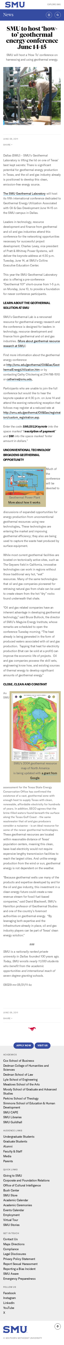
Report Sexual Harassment (20, 1264)
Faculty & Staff (12, 1151)
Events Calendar (13, 1210)
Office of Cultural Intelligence (22, 1185)
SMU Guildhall (12, 1122)
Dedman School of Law (18, 1075)
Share (7, 144)
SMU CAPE (10, 1112)
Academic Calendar (15, 1200)
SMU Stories (11, 1225)
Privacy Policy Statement (19, 1259)
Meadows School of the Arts (21, 1084)
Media (7, 1156)
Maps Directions (13, 1244)
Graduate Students (15, 1141)
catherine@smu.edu (19, 379)
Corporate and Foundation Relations (26, 1180)
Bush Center (11, 1190)
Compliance (11, 1249)
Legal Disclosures (14, 1254)
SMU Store (10, 1195)
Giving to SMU (12, 1176)
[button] (58, 1326)
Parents (8, 1161)
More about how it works (24, 502)
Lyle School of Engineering (20, 1079)
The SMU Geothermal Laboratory (24, 193)
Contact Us (10, 1239)
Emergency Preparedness (19, 1279)
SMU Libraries (12, 1117)
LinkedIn (8, 1303)
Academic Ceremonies (17, 1205)
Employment (11, 1215)
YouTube (8, 1308)
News (8, 14)
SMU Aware (11, 1274)
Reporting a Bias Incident (19, 1269)
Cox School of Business (18, 1061)
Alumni (7, 1146)
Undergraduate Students (18, 1137)
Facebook (9, 1293)
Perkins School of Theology (21, 1098)
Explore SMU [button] (54, 4)
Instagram (9, 1298)
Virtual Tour (10, 1220)
